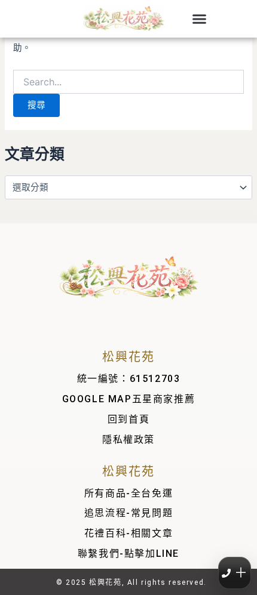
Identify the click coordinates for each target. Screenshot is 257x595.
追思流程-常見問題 (128, 513)
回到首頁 (128, 419)
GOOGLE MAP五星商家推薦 (128, 399)
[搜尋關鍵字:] (128, 82)
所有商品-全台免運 (128, 493)
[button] (199, 19)
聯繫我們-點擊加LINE (128, 553)
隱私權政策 (128, 439)
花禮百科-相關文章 (128, 533)
